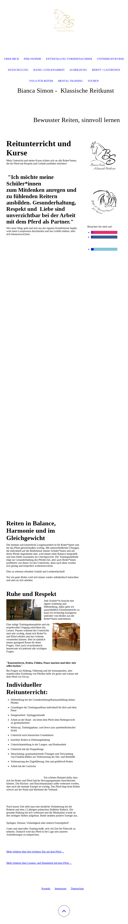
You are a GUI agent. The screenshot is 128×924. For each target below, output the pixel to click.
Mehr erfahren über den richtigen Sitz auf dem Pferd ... (35, 851)
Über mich (11, 58)
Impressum (61, 888)
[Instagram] (92, 232)
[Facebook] (91, 237)
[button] (64, 910)
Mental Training (70, 80)
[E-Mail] (92, 249)
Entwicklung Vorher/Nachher (69, 58)
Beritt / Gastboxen (106, 69)
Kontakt (46, 888)
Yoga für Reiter (41, 80)
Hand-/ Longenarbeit (49, 69)
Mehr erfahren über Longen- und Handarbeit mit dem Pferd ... (39, 863)
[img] (64, 21)
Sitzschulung (18, 69)
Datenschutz (77, 888)
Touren (93, 80)
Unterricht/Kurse (110, 58)
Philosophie (32, 58)
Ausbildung (78, 69)
